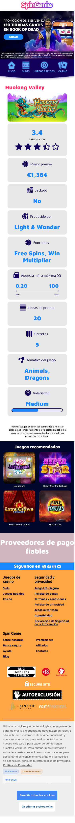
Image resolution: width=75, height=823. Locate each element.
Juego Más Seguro (47, 588)
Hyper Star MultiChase (55, 485)
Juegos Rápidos (44, 71)
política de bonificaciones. (41, 56)
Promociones (44, 639)
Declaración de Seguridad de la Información (52, 622)
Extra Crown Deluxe (19, 524)
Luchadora (19, 485)
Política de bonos (46, 593)
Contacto (42, 650)
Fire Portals (55, 524)
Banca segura (12, 645)
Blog (6, 656)
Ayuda (7, 650)
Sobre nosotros (13, 639)
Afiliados (42, 645)
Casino (62, 71)
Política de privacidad (49, 604)
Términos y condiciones (50, 599)
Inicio (11, 71)
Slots (26, 71)
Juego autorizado (46, 609)
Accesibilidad (43, 615)
